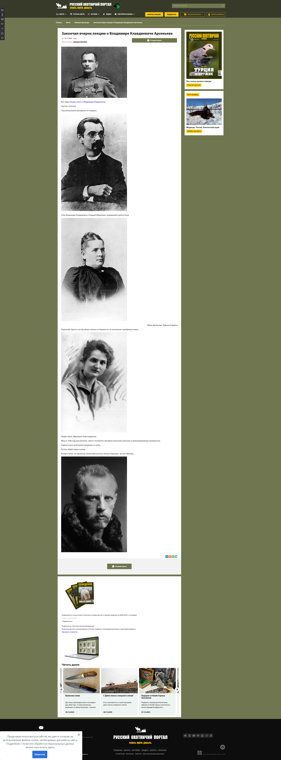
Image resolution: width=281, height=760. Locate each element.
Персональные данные (153, 754)
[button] (40, 742)
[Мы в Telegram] (2, 28)
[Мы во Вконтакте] (2, 10)
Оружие (94, 14)
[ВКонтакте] (166, 556)
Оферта (138, 754)
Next (177, 689)
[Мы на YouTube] (2, 19)
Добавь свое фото (194, 131)
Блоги (153, 750)
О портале (120, 754)
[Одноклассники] (169, 556)
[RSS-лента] (2, 33)
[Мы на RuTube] (2, 24)
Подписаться (67, 621)
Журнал (154, 15)
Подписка (171, 15)
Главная (117, 750)
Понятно (39, 754)
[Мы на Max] (211, 737)
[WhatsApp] (173, 556)
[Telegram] (176, 556)
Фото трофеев (192, 95)
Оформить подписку (69, 632)
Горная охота (79, 14)
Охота (61, 14)
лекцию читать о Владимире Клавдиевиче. (87, 102)
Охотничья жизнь (125, 14)
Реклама (130, 754)
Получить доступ (193, 85)
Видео (108, 14)
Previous (61, 689)
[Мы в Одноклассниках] (2, 14)
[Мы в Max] (2, 37)
